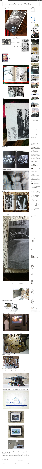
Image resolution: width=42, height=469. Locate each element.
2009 (32, 241)
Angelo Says (32, 250)
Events (31, 283)
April (33, 235)
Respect (32, 298)
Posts (32, 308)
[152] (2, 212)
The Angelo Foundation (33, 268)
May (32, 231)
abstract (32, 274)
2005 (32, 245)
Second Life (32, 300)
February (33, 237)
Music (31, 292)
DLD (31, 259)
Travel (31, 302)
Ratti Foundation (32, 266)
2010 (32, 240)
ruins (31, 299)
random (31, 297)
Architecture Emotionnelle (35, 214)
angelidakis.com (32, 13)
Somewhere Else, (33, 168)
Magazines (32, 290)
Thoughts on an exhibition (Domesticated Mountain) (10, 287)
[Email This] (19, 460)
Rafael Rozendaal (33, 265)
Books (31, 279)
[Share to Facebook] (21, 283)
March (33, 236)
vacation (32, 304)
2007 (32, 243)
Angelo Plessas (32, 249)
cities (31, 280)
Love (31, 289)
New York (32, 293)
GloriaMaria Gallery (36, 166)
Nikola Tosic (32, 263)
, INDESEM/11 (36, 160)
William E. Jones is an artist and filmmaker (19, 62)
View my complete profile (34, 14)
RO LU (31, 267)
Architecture (32, 275)
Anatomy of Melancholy (5, 8)
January (33, 238)
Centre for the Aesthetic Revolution (34, 257)
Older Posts (28, 463)
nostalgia (32, 294)
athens (31, 278)
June (32, 230)
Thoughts (32, 301)
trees (31, 303)
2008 (32, 242)
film (31, 285)
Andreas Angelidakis (21, 3)
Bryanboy (32, 254)
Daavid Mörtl (32, 258)
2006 (32, 244)
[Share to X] (20, 283)
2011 (32, 239)
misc (31, 291)
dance (31, 281)
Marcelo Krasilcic (33, 262)
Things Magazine (32, 269)
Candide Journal (32, 256)
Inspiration (32, 288)
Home (16, 463)
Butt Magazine (32, 255)
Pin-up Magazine (32, 264)
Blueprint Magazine (33, 253)
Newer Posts (3, 463)
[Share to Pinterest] (22, 283)
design (31, 282)
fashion (31, 284)
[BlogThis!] (19, 283)
